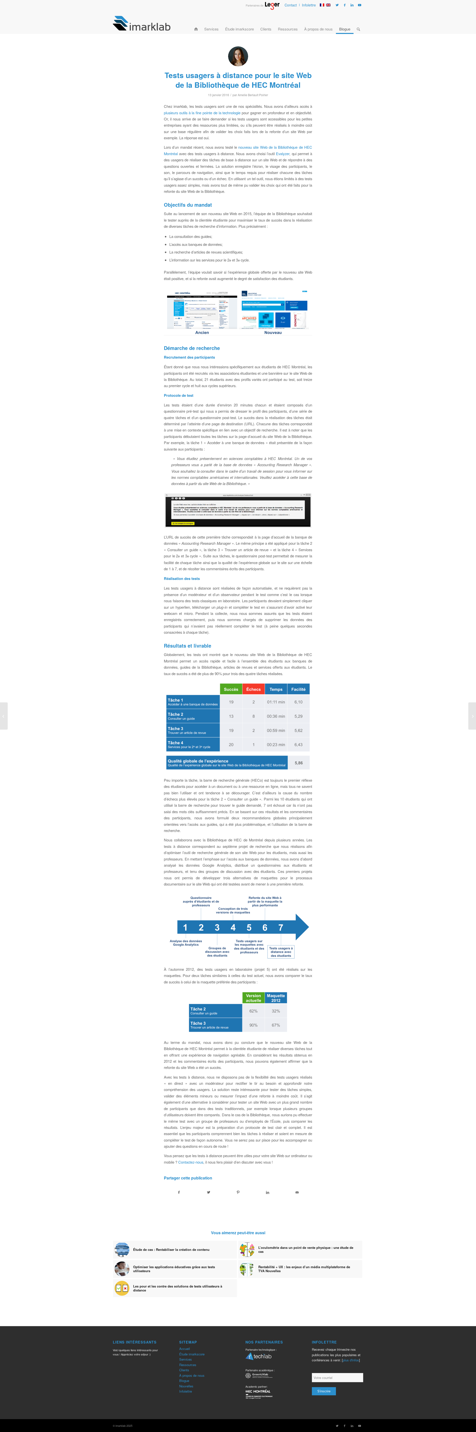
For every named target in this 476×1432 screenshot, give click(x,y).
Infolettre (309, 4)
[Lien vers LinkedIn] (352, 5)
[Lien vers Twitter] (337, 5)
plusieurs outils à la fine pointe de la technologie (202, 112)
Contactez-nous (190, 1162)
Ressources (187, 1364)
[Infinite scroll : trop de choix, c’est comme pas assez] (472, 716)
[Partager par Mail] (297, 1192)
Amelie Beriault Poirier (253, 95)
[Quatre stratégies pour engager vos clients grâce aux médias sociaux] (4, 716)
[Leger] (263, 8)
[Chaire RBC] (258, 1376)
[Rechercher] (358, 23)
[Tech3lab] (258, 1357)
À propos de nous (192, 1375)
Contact (291, 4)
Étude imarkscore (192, 1354)
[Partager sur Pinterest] (238, 1192)
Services (185, 1359)
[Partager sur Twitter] (208, 1192)
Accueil (184, 1348)
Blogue (184, 1380)
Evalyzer (282, 153)
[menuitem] (290, 5)
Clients (184, 1370)
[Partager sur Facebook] (179, 1192)
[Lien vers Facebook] (344, 5)
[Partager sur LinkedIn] (267, 1192)
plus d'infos (351, 1360)
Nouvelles (186, 1386)
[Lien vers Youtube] (359, 5)
